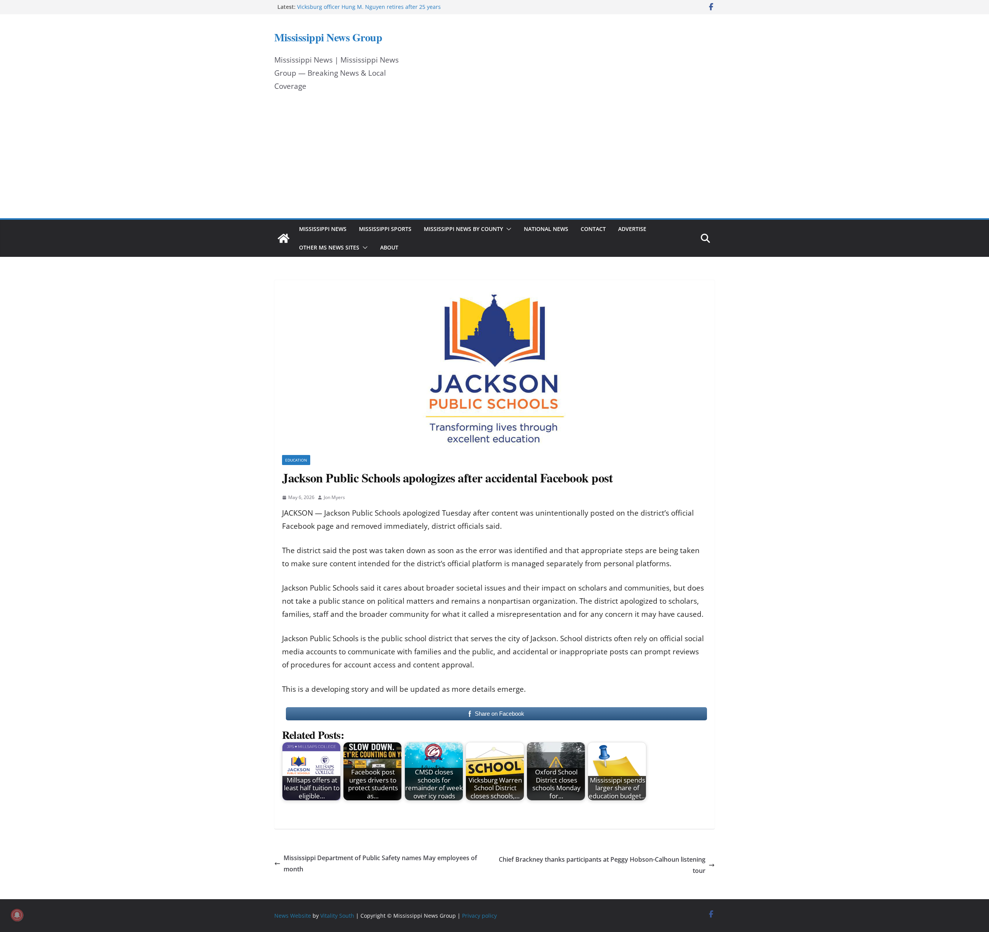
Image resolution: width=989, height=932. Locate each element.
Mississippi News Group (328, 37)
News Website (292, 915)
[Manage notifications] (17, 915)
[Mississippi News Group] (283, 238)
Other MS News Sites (329, 247)
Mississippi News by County (463, 229)
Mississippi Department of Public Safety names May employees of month (380, 863)
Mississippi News (323, 229)
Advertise (632, 229)
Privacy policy (479, 915)
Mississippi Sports (385, 229)
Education (296, 460)
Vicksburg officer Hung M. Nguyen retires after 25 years (369, 6)
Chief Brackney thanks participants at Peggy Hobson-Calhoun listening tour (602, 865)
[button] (507, 229)
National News (546, 229)
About (389, 247)
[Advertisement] (494, 160)
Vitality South (337, 915)
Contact (593, 229)
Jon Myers (334, 497)
